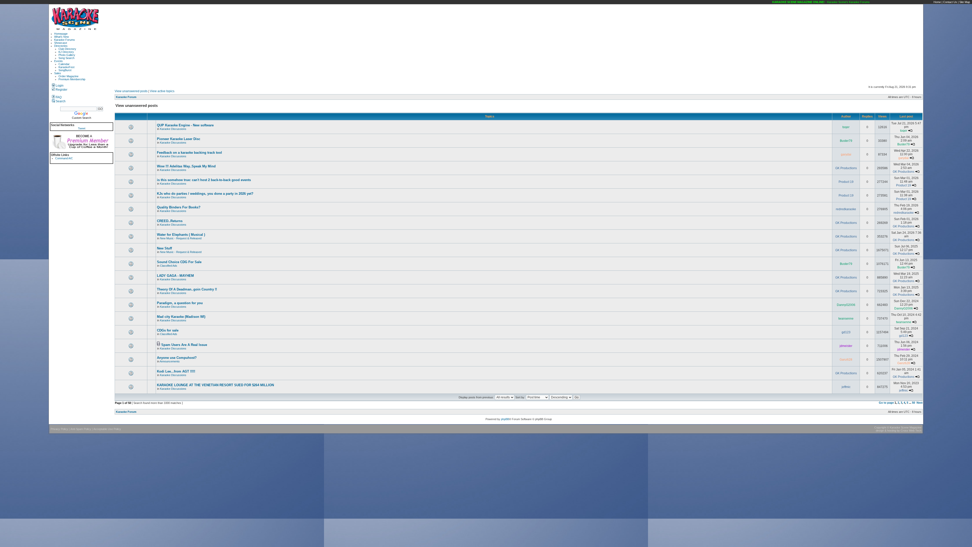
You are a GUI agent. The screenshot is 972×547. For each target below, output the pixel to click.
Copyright (880, 427)
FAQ (58, 97)
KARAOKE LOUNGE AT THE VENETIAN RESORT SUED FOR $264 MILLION (215, 385)
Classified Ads (168, 265)
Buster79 (846, 141)
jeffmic (846, 387)
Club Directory (67, 48)
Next (920, 402)
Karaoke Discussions (173, 128)
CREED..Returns (170, 221)
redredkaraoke (846, 209)
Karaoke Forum (126, 97)
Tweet (81, 128)
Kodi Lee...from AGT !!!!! (176, 371)
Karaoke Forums (64, 39)
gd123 (846, 332)
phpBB (505, 419)
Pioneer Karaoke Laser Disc (178, 139)
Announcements (170, 361)
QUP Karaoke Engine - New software (185, 125)
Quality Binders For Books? (178, 207)
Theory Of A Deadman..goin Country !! (187, 289)
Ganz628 (846, 359)
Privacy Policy (59, 429)
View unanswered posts (131, 91)
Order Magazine (68, 76)
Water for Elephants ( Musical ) (181, 235)
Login (59, 85)
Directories (61, 45)
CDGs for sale (167, 330)
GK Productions (846, 168)
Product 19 (846, 182)
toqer (845, 127)
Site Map (964, 2)
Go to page (886, 402)
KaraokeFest (66, 67)
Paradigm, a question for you (180, 303)
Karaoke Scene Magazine (905, 427)
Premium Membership (71, 79)
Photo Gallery (66, 54)
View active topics (162, 91)
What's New (61, 36)
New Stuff (164, 248)
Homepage (61, 33)
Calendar (64, 64)
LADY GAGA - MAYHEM (175, 276)
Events (58, 61)
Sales (57, 73)
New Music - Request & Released (180, 238)
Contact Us (950, 2)
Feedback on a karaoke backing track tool (189, 152)
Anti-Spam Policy (80, 429)
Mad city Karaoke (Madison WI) (181, 317)
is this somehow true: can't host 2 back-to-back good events (204, 180)
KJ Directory (66, 51)
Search (60, 101)
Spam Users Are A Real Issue (184, 345)
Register (61, 89)
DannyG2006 (846, 305)
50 (913, 402)
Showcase (60, 42)
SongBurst (64, 70)
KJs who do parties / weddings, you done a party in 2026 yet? (205, 194)
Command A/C (64, 158)
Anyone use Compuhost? (177, 358)
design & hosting (886, 430)
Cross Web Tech (911, 430)
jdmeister (846, 346)
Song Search (66, 58)
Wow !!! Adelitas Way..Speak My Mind (186, 166)
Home (937, 2)
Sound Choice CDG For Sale (179, 262)
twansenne (846, 318)
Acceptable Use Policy (107, 429)
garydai (846, 154)
